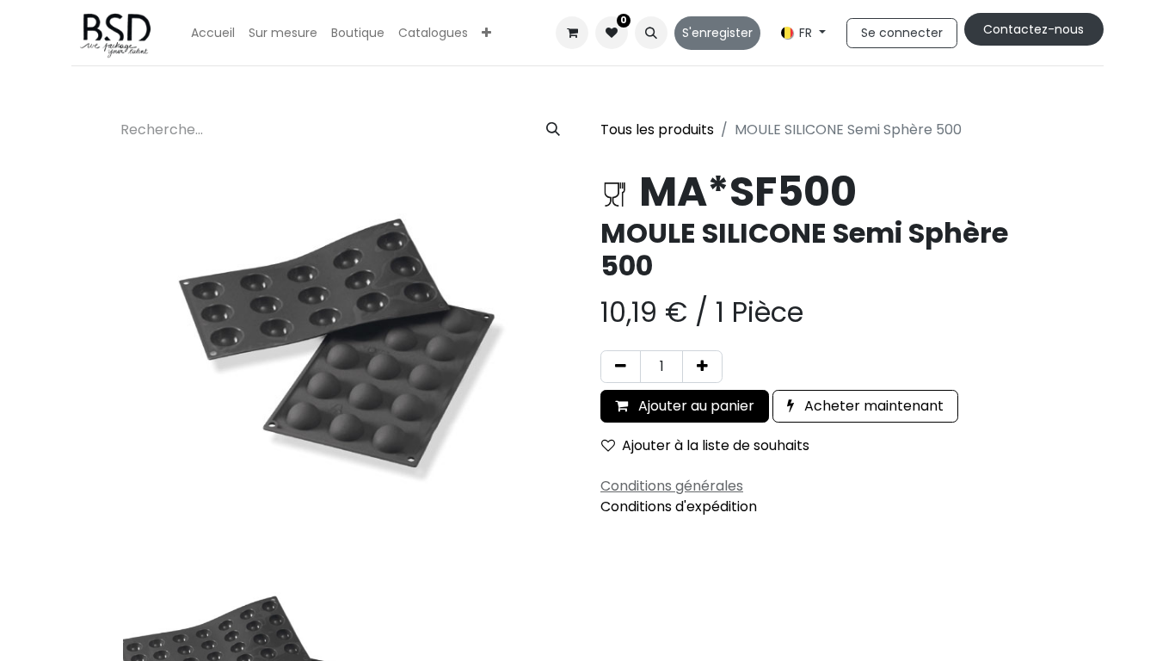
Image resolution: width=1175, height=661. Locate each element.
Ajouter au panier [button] (694, 406)
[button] (651, 32)
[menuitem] (213, 33)
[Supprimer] (620, 366)
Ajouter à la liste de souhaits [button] (715, 445)
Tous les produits (657, 129)
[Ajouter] (702, 366)
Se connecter (902, 32)
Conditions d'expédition (678, 506)
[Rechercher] (553, 130)
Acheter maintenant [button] (872, 406)
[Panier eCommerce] (572, 32)
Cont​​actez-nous (1033, 29)
